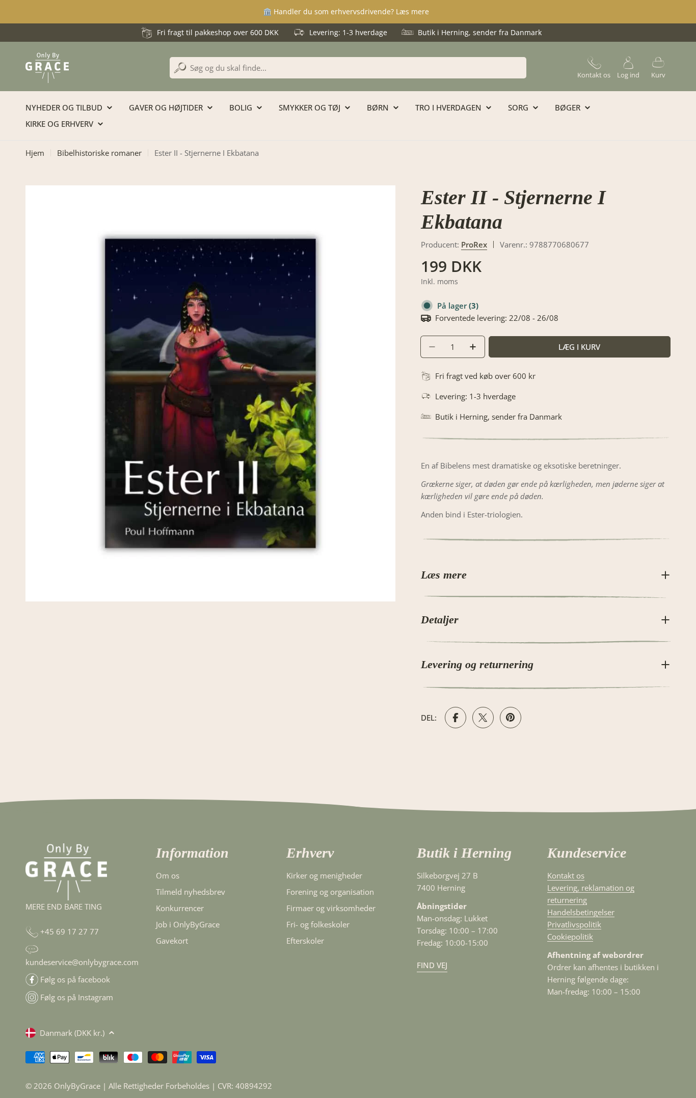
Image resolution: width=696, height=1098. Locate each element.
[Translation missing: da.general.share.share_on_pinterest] (510, 717)
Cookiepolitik (570, 936)
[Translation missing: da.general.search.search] (180, 68)
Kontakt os (565, 875)
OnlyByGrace (77, 1086)
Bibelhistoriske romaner (99, 153)
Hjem (34, 153)
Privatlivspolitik (574, 924)
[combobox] (348, 67)
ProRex (474, 244)
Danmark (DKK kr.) (72, 1033)
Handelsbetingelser (580, 912)
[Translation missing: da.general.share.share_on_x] (483, 717)
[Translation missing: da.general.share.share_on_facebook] (455, 717)
